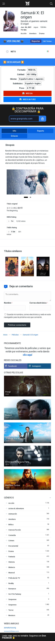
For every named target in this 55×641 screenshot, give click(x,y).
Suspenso (12, 605)
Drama (41, 33)
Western (11, 615)
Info (14, 131)
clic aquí (27, 354)
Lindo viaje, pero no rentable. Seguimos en (24, 636)
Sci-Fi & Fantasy (14, 594)
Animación (12, 514)
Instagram (36, 366)
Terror (10, 610)
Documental (13, 546)
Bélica (10, 525)
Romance (12, 589)
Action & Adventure (16, 508)
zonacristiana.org (11, 631)
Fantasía (11, 557)
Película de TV (14, 578)
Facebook (12, 366)
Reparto (40, 131)
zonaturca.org (10, 628)
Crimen (11, 541)
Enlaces (14, 136)
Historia (11, 562)
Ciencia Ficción (14, 530)
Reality (11, 583)
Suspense (12, 599)
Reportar (36, 41)
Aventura (32, 33)
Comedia (12, 535)
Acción (23, 33)
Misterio (11, 567)
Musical (11, 573)
